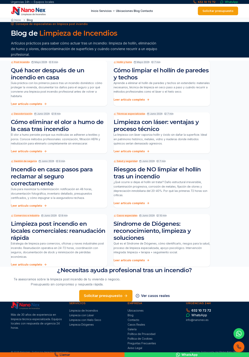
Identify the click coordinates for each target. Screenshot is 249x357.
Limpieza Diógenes (81, 324)
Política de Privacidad (141, 334)
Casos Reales (136, 324)
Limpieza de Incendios (83, 310)
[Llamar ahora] (238, 346)
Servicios (105, 10)
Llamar (65, 355)
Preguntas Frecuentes (142, 343)
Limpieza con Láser (81, 315)
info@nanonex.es (197, 320)
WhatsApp (189, 355)
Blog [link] (30, 20)
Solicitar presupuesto (218, 11)
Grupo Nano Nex (228, 352)
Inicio (94, 10)
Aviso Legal (135, 348)
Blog (137, 10)
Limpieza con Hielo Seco (85, 320)
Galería (132, 329)
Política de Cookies (140, 338)
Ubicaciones (124, 10)
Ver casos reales (155, 296)
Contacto (146, 10)
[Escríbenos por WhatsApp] (238, 333)
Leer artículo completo (26, 103)
